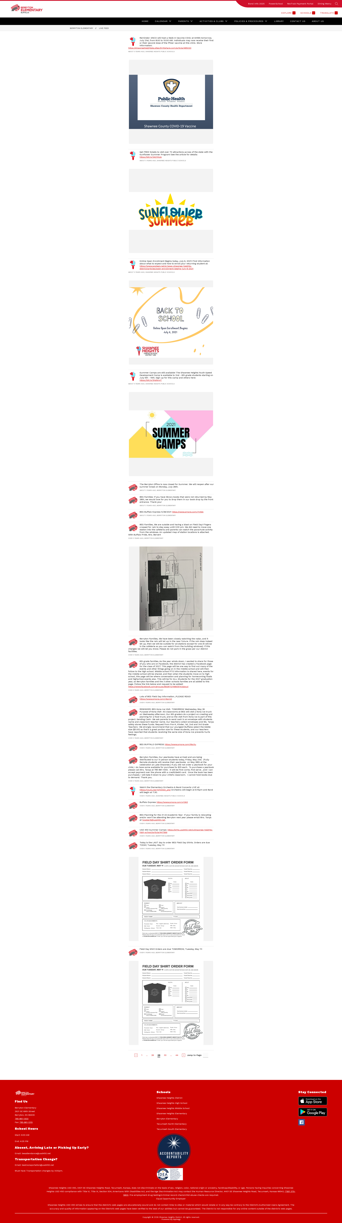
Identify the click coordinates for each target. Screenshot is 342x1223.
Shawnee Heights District (169, 1098)
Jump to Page (194, 1055)
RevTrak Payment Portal (300, 3)
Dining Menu (324, 3)
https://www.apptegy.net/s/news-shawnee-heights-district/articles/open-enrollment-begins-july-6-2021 (166, 267)
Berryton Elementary (81, 28)
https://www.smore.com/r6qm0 (156, 699)
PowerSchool (276, 3)
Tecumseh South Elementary (172, 1129)
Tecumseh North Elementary (171, 1124)
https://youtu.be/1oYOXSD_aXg (155, 790)
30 (165, 1055)
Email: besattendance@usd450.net (33, 1153)
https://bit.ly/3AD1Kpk (151, 157)
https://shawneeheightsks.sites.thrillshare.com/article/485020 (159, 48)
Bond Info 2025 (256, 3)
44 (177, 1055)
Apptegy (176, 1219)
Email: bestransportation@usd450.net (34, 1165)
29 (159, 1055)
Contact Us (297, 21)
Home (145, 21)
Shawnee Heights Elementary (172, 1113)
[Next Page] (183, 1055)
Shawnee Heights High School (172, 1103)
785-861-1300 (21, 1118)
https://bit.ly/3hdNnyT (151, 380)
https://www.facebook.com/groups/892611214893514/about (158, 686)
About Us (318, 21)
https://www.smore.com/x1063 (172, 802)
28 (152, 1055)
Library (279, 21)
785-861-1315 (26, 1122)
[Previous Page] (136, 1055)
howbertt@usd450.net (153, 820)
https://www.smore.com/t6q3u (180, 744)
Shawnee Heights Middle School (173, 1108)
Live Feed (104, 28)
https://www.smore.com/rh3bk (187, 512)
